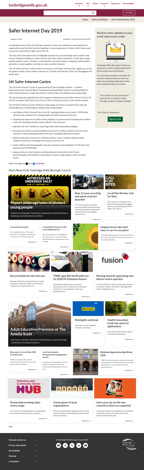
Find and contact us (17, 440)
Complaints (14, 461)
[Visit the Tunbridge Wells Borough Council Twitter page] (72, 445)
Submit (94, 13)
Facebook (40, 163)
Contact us (115, 3)
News (95, 3)
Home (85, 19)
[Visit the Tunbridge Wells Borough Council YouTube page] (85, 445)
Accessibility (128, 3)
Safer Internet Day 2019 (123, 19)
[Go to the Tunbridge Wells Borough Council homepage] (28, 5)
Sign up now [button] (115, 119)
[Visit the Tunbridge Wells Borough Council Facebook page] (65, 445)
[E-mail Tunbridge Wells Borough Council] (58, 445)
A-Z (88, 3)
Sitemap (12, 456)
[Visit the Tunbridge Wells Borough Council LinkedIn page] (79, 445)
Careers (104, 3)
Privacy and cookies (17, 445)
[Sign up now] (115, 115)
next (11, 426)
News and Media (100, 19)
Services (79, 3)
